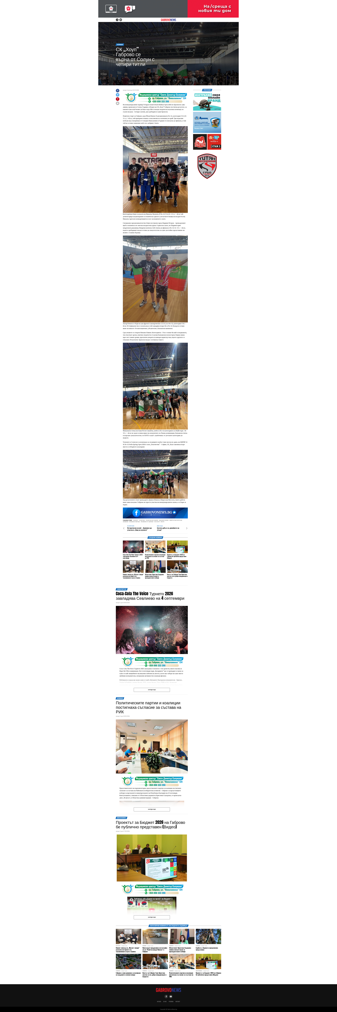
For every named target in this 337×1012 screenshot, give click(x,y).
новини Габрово (135, 521)
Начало (159, 1001)
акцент (136, 520)
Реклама (171, 1001)
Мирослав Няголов (176, 520)
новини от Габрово (147, 521)
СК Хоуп (157, 521)
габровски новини (152, 520)
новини (126, 521)
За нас (165, 1001)
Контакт (178, 1001)
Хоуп (162, 521)
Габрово (142, 520)
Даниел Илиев (164, 520)
